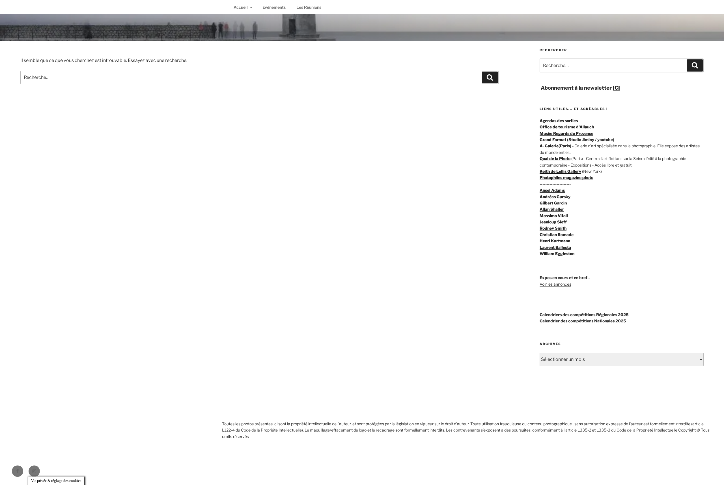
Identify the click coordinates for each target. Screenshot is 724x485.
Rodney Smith (553, 228)
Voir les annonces (555, 284)
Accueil (241, 7)
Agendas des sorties (559, 120)
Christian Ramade (557, 234)
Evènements (274, 7)
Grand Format (553, 139)
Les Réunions (308, 7)
